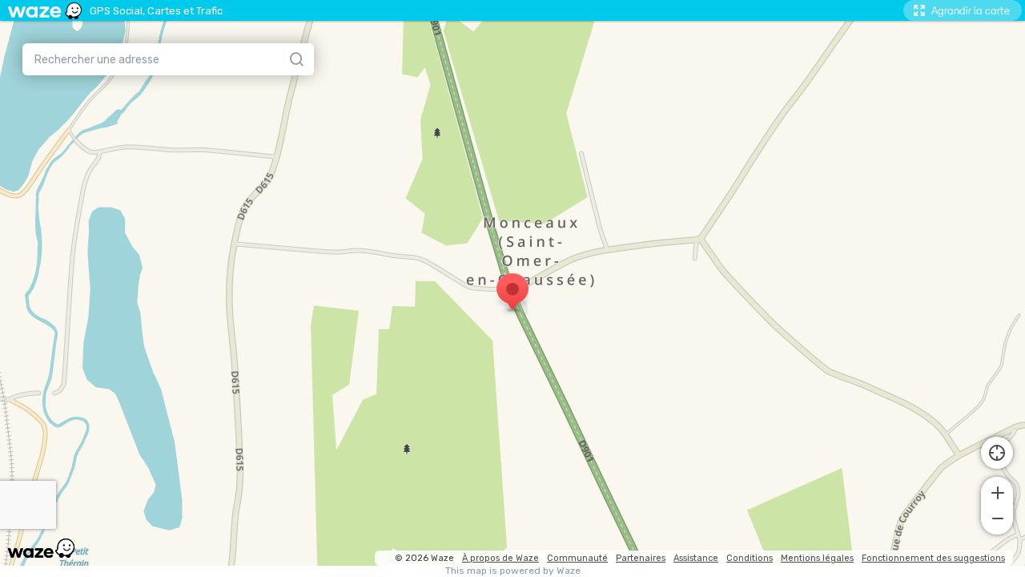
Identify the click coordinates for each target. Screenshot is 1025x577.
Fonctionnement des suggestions (933, 558)
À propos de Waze (500, 558)
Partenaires (640, 558)
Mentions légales (817, 558)
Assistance (695, 558)
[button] (997, 491)
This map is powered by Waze (513, 571)
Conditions (749, 558)
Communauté (577, 558)
